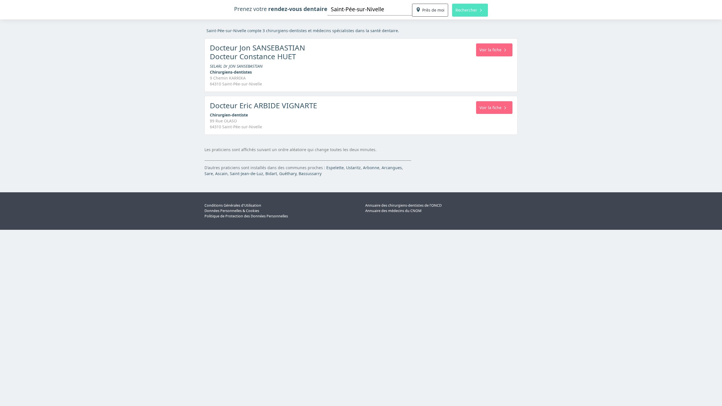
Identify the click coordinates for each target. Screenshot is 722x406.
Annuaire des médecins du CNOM (393, 210)
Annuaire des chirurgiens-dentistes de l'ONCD (403, 205)
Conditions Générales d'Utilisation (232, 205)
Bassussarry (310, 173)
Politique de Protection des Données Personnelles (246, 216)
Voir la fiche (490, 49)
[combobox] (369, 9)
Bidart (271, 173)
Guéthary (287, 173)
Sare (208, 173)
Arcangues (392, 167)
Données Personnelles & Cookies (231, 210)
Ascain (221, 173)
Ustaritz (353, 167)
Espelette (335, 167)
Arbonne (371, 167)
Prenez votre (280, 9)
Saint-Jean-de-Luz (246, 173)
